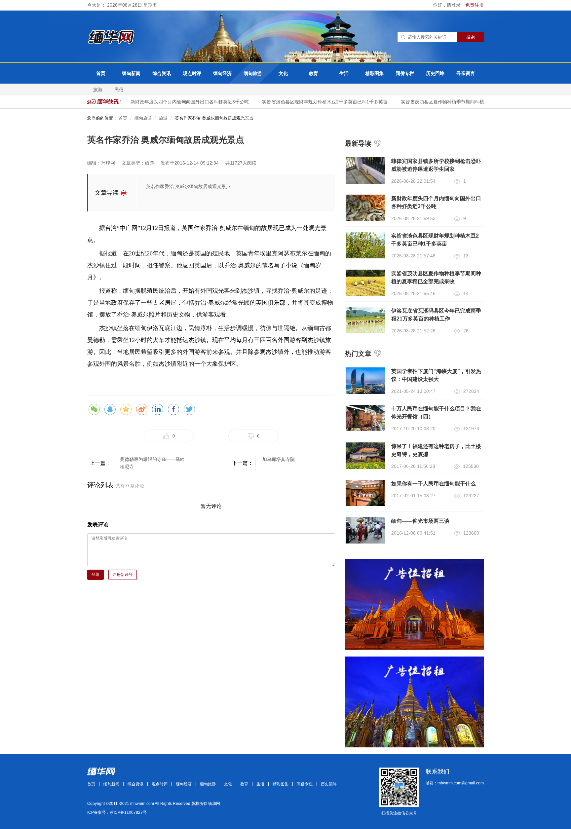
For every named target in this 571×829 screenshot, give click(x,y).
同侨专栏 (405, 73)
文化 (283, 73)
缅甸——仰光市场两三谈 (420, 521)
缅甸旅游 (253, 73)
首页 (100, 73)
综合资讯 (161, 73)
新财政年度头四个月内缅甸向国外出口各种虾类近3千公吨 (183, 101)
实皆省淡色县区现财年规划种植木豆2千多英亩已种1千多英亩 (318, 101)
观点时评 (192, 73)
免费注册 (474, 5)
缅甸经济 (222, 73)
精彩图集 (374, 73)
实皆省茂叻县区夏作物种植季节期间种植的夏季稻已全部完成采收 (461, 101)
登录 (95, 574)
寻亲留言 (465, 73)
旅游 (97, 89)
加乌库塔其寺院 (278, 459)
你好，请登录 (447, 5)
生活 (344, 73)
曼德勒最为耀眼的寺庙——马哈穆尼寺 (152, 463)
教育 (313, 73)
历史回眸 (435, 73)
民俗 (119, 89)
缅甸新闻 (131, 73)
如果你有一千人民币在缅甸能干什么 (433, 483)
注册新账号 (123, 574)
